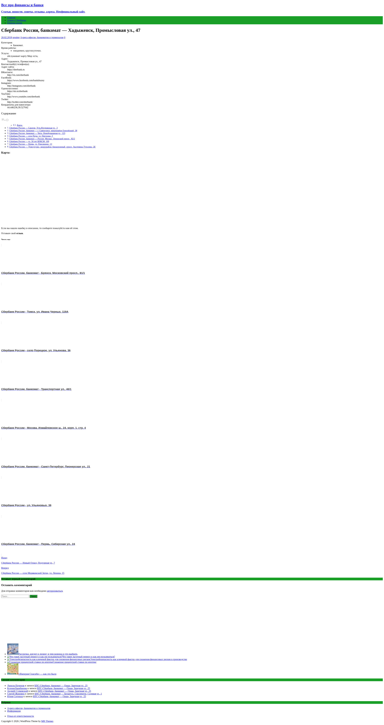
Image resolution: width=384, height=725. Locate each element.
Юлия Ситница (15, 696)
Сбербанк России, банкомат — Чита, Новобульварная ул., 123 (37, 133)
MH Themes (47, 721)
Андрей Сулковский (17, 691)
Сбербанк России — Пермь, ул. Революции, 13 (30, 144)
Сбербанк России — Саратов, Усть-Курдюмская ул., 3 (33, 128)
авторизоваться (55, 591)
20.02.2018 (6, 37)
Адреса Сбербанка (16, 20)
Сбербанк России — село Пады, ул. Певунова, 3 (31, 136)
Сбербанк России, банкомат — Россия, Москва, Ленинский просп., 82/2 (42, 138)
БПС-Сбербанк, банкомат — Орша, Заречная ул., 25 (60, 685)
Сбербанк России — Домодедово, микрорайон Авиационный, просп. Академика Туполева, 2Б (52, 147)
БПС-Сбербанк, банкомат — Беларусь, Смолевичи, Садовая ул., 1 (68, 693)
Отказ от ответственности (20, 716)
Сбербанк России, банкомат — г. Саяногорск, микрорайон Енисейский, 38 (43, 130)
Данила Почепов (15, 685)
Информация (14, 711)
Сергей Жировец (16, 693)
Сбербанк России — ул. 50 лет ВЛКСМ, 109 (29, 141)
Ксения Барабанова (17, 688)
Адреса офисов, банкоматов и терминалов (41, 37)
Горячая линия (14, 23)
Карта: (20, 125)
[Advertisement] (192, 620)
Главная (11, 17)
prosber (16, 37)
